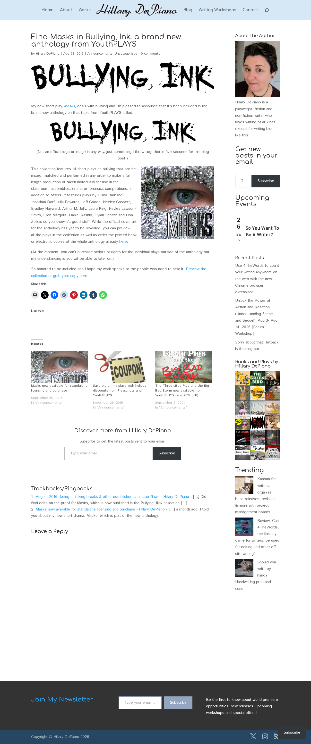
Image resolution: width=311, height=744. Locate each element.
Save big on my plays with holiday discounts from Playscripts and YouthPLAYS (119, 390)
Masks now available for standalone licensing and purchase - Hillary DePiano (100, 509)
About (66, 10)
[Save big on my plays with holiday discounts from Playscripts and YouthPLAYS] (121, 367)
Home (47, 10)
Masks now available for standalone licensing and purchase (59, 388)
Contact (250, 10)
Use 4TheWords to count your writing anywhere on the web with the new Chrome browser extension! (257, 279)
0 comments (150, 53)
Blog (187, 10)
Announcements (99, 53)
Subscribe (166, 453)
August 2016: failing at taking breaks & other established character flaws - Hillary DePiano (112, 497)
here (123, 241)
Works (85, 10)
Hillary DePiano (48, 53)
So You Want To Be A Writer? (262, 231)
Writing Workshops (217, 10)
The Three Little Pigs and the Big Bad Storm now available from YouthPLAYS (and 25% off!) (182, 390)
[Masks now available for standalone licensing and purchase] (59, 367)
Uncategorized (126, 53)
